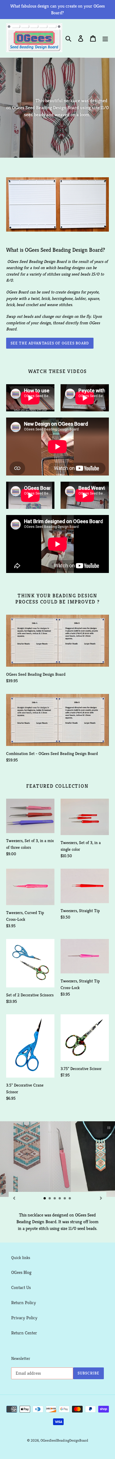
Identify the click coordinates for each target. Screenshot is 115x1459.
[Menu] (105, 38)
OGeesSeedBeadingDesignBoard (64, 1440)
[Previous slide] (14, 1198)
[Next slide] (100, 1198)
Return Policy (23, 1303)
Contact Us (21, 1287)
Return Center (24, 1333)
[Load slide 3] (55, 1198)
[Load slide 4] (60, 1198)
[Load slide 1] (45, 1198)
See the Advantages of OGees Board (50, 343)
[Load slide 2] (50, 1198)
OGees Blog (21, 1272)
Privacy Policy (24, 1318)
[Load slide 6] (70, 1198)
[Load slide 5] (65, 1198)
